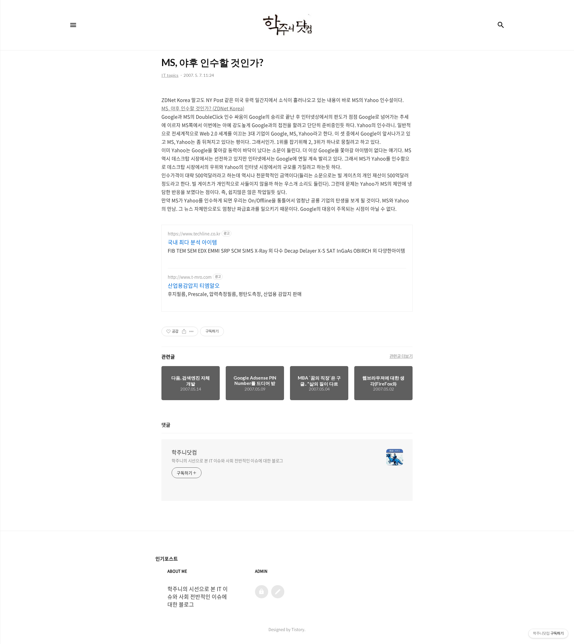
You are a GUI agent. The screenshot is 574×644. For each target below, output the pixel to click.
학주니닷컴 (184, 452)
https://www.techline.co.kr (194, 233)
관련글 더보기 (401, 356)
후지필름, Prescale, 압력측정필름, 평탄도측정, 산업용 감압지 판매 (235, 293)
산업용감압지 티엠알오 (194, 285)
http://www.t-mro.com (190, 276)
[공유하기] (184, 331)
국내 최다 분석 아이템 (192, 242)
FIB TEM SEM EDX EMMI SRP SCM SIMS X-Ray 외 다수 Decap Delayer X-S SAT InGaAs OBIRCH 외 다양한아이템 (286, 250)
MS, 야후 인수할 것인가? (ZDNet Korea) (202, 108)
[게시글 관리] (191, 331)
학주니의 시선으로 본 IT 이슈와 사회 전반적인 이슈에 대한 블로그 (227, 461)
